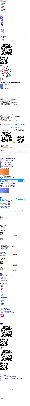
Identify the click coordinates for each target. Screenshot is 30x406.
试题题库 (6, 81)
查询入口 (2, 292)
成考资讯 (2, 21)
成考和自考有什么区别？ (4, 277)
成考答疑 (2, 22)
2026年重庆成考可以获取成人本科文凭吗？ (6, 308)
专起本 (8, 81)
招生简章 (2, 23)
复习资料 (2, 25)
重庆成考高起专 (5, 374)
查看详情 (14, 183)
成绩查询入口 (1, 255)
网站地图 (9, 374)
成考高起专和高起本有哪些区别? (3, 275)
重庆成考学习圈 (2, 274)
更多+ (2, 33)
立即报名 (1, 178)
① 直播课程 (1, 14)
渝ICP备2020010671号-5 (6, 378)
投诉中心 (1, 379)
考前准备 (2, 291)
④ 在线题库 (1, 17)
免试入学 (2, 289)
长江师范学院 (2, 300)
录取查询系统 (2, 38)
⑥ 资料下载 (1, 19)
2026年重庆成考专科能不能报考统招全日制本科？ (6, 311)
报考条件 (2, 284)
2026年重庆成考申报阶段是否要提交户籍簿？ (6, 309)
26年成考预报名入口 (5, 255)
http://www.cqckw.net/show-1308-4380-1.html (7, 147)
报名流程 (2, 285)
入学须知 (2, 294)
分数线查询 (2, 37)
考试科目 (2, 286)
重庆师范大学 (2, 303)
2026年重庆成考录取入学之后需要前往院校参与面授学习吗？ (7, 312)
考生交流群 (2, 40)
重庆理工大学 (2, 301)
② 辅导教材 (1, 15)
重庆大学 (2, 305)
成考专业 (2, 24)
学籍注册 (2, 295)
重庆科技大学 (2, 302)
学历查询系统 (2, 39)
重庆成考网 (4, 81)
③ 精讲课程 (1, 16)
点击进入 (12, 275)
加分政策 (2, 288)
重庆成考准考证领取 (3, 36)
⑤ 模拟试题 (1, 18)
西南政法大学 (2, 304)
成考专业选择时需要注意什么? (4, 278)
